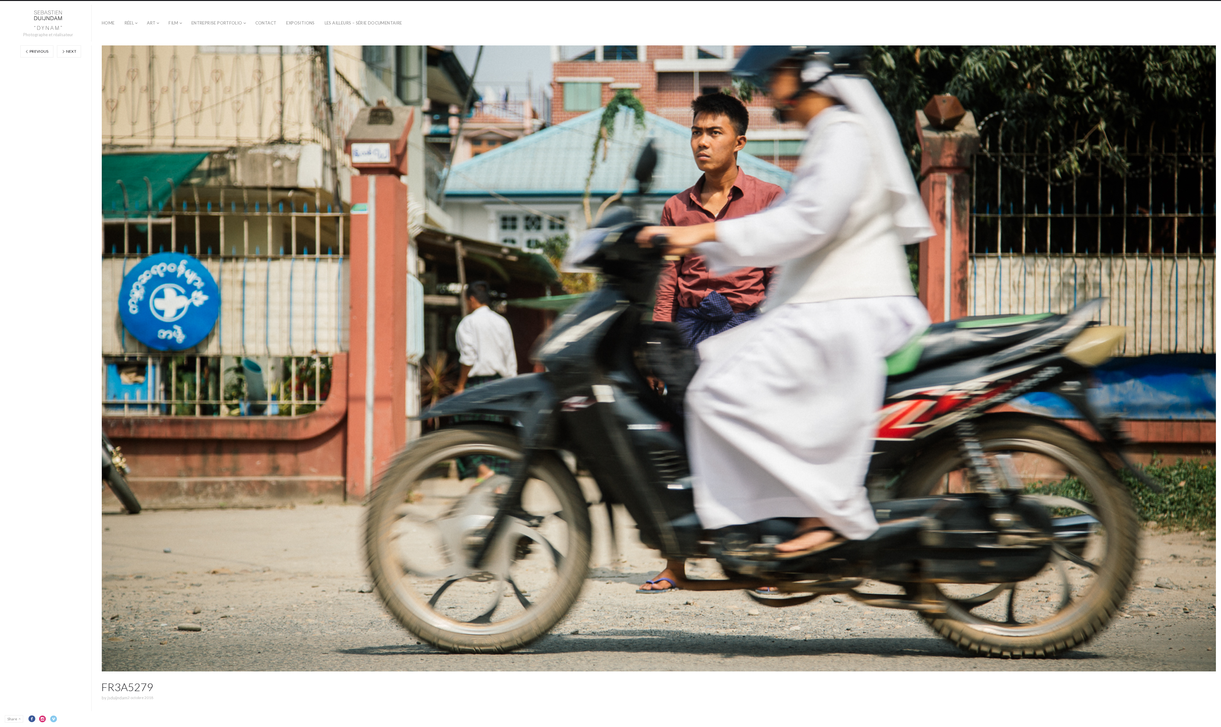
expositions (300, 22)
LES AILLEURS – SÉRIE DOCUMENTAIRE (363, 22)
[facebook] (31, 718)
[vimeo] (53, 718)
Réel (129, 22)
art (151, 22)
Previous (39, 51)
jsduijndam (117, 697)
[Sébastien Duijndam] (48, 20)
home (108, 22)
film (173, 22)
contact (266, 22)
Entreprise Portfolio (216, 22)
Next (70, 51)
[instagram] (42, 718)
